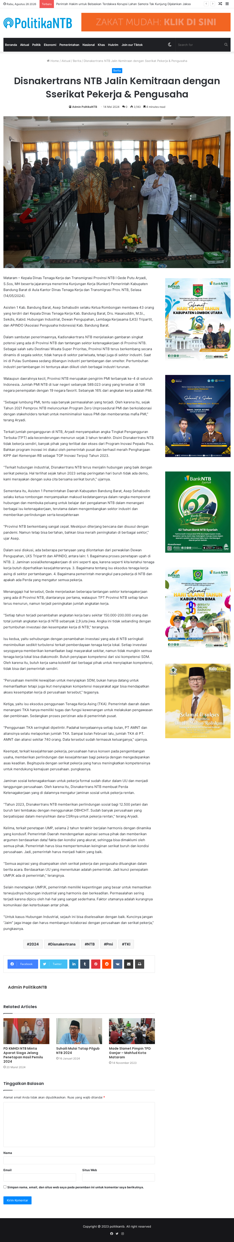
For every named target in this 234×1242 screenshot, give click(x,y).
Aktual (24, 45)
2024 (34, 944)
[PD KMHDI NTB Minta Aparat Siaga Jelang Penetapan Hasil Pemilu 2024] (26, 1031)
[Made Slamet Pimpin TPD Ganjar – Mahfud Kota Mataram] (132, 1031)
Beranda (11, 45)
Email (7, 1170)
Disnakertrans (63, 944)
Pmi (109, 944)
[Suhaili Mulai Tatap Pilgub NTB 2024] (79, 1031)
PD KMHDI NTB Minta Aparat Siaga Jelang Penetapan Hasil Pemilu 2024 (23, 1055)
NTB (91, 944)
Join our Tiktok (132, 45)
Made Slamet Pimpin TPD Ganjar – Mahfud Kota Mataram (130, 1052)
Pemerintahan (69, 45)
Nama (7, 1153)
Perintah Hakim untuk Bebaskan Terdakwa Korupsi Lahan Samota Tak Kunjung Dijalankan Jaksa (123, 4)
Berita (77, 61)
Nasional (88, 45)
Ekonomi (50, 45)
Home (54, 61)
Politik (36, 45)
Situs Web (89, 1170)
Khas (101, 45)
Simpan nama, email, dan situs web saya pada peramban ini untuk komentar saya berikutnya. (75, 1187)
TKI (127, 944)
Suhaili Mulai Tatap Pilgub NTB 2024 (78, 1050)
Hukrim (113, 45)
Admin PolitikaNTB (84, 106)
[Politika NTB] (37, 23)
